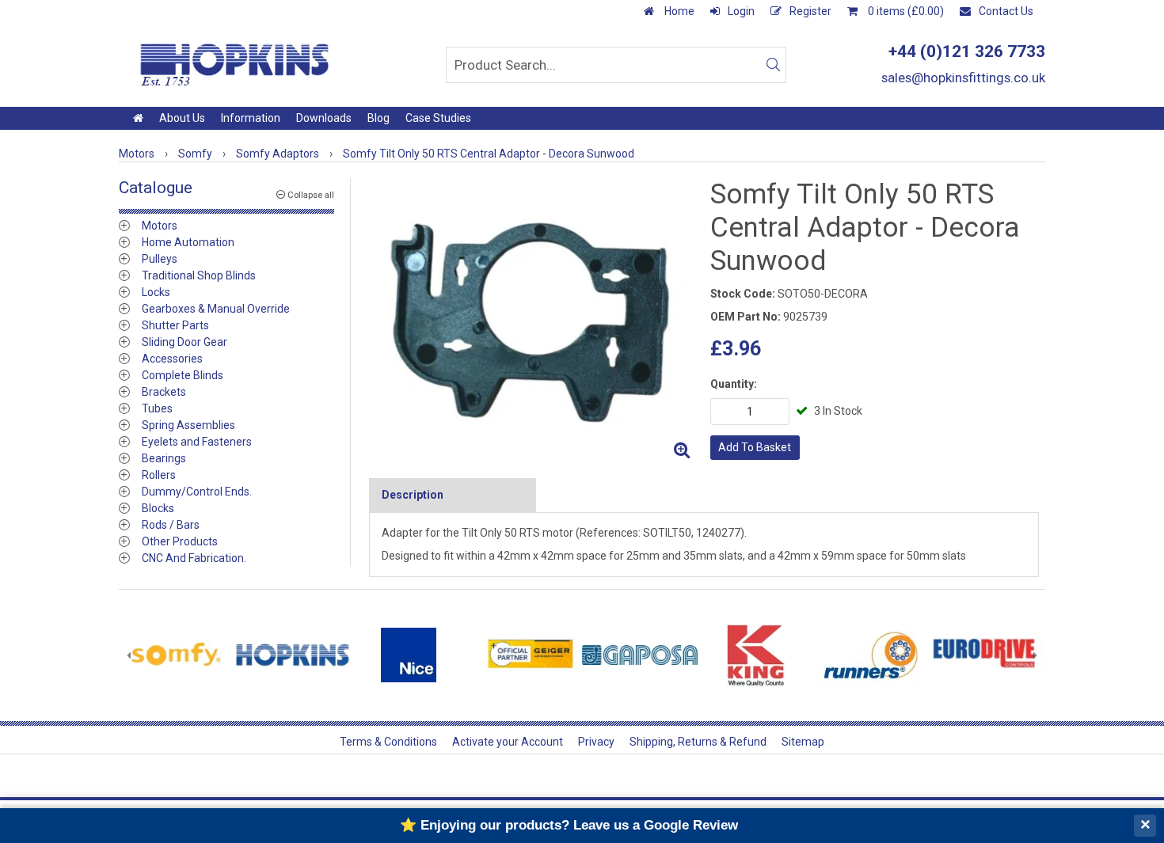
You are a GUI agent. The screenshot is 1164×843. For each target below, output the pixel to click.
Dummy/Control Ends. (197, 491)
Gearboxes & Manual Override (216, 308)
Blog (378, 118)
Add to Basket (754, 447)
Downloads (324, 118)
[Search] (773, 65)
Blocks (158, 508)
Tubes (157, 408)
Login (741, 11)
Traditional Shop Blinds (199, 275)
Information (250, 118)
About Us (182, 118)
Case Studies (438, 118)
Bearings (164, 458)
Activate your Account (507, 741)
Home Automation (188, 242)
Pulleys (159, 259)
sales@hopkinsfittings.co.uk (963, 77)
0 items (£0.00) (904, 11)
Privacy (596, 741)
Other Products (180, 541)
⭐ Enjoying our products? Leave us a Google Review (569, 825)
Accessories (172, 358)
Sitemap (803, 741)
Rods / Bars (171, 524)
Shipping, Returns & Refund (698, 741)
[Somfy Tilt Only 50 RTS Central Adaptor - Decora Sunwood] (533, 322)
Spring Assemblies (188, 425)
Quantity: (733, 384)
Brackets (164, 391)
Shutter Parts (175, 325)
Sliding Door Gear (184, 342)
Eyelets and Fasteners (197, 441)
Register (810, 11)
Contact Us (1006, 11)
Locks (156, 292)
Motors (159, 225)
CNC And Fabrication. (194, 558)
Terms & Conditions (388, 741)
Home (678, 11)
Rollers (159, 475)
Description (412, 494)
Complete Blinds (182, 375)
